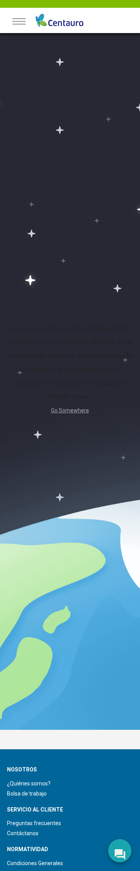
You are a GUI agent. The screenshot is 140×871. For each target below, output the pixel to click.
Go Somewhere (70, 410)
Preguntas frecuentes (34, 823)
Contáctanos (22, 833)
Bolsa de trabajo (27, 793)
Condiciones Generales (35, 863)
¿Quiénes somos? (29, 783)
